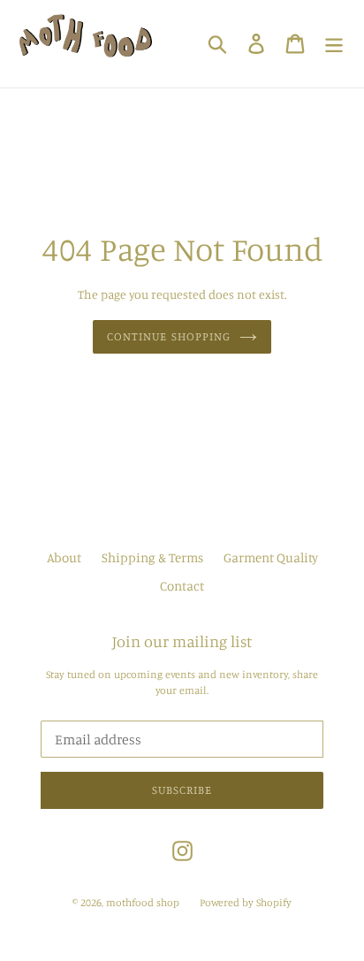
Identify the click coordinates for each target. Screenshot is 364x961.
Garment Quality (271, 557)
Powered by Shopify (246, 902)
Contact (182, 585)
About (64, 557)
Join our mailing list (182, 641)
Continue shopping (169, 336)
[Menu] (334, 43)
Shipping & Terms (152, 557)
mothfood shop (142, 902)
